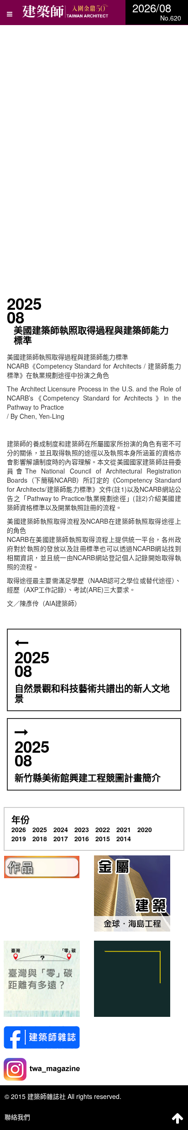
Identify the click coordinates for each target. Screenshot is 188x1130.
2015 (102, 838)
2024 (60, 829)
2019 (18, 838)
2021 (123, 829)
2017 (60, 838)
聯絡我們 (17, 1116)
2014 (123, 838)
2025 (39, 829)
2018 (39, 838)
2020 (144, 829)
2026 (18, 829)
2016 (81, 838)
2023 (81, 829)
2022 (102, 829)
